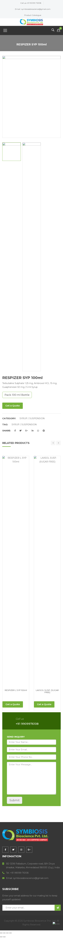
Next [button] (59, 97)
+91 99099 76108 (34, 3)
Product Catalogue (32, 15)
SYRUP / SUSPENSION (32, 418)
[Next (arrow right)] (4, 936)
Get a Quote (12, 405)
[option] (31, 85)
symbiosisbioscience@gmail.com (35, 9)
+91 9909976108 (27, 724)
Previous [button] (4, 97)
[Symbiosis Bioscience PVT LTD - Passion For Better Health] (31, 22)
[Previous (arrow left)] (1, 936)
